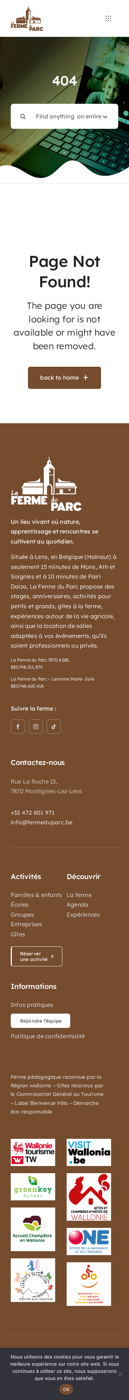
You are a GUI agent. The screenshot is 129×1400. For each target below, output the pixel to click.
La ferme (79, 894)
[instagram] (36, 726)
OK (66, 1389)
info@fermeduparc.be (42, 822)
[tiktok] (54, 726)
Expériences (83, 914)
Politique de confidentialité (48, 1036)
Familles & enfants (36, 894)
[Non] (120, 1373)
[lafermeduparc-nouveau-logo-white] (46, 459)
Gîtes (18, 934)
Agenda (77, 904)
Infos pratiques (32, 1004)
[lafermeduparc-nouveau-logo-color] (27, 8)
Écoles (20, 904)
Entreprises (26, 924)
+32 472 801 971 (33, 812)
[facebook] (18, 726)
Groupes (22, 914)
